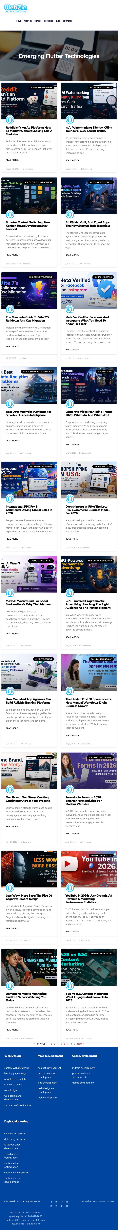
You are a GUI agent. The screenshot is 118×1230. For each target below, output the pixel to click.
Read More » (12, 160)
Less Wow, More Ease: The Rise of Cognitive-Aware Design (29, 897)
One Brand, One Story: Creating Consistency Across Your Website (28, 799)
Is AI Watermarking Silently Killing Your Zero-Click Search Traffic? (88, 129)
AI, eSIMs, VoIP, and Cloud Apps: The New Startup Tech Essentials (87, 224)
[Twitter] (56, 1202)
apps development (84, 1056)
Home (18, 21)
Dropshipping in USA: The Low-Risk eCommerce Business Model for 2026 (87, 510)
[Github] (62, 1202)
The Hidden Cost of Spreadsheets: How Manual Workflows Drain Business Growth (88, 702)
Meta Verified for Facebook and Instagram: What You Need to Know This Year (87, 320)
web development (50, 1056)
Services (38, 21)
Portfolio (48, 21)
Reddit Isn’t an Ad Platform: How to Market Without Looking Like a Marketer (29, 131)
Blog (58, 21)
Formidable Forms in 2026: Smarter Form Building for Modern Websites (83, 800)
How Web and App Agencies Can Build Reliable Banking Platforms (28, 700)
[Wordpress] (51, 1206)
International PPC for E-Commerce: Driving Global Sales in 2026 (29, 510)
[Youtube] (67, 1206)
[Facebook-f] (51, 1202)
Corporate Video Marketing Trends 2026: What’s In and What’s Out (88, 413)
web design (12, 1056)
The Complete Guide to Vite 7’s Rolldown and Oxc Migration (27, 319)
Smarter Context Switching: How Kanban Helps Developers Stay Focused (28, 225)
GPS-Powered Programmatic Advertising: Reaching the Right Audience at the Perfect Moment (87, 604)
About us (28, 21)
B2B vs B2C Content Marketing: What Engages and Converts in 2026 (86, 997)
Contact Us (67, 21)
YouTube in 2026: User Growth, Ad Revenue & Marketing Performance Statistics (88, 899)
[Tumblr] (62, 1206)
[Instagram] (56, 1206)
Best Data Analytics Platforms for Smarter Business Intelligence (28, 413)
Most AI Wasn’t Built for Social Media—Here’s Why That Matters (28, 602)
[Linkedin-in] (67, 1202)
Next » (80, 1043)
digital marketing (16, 1121)
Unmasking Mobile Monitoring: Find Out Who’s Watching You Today (26, 997)
